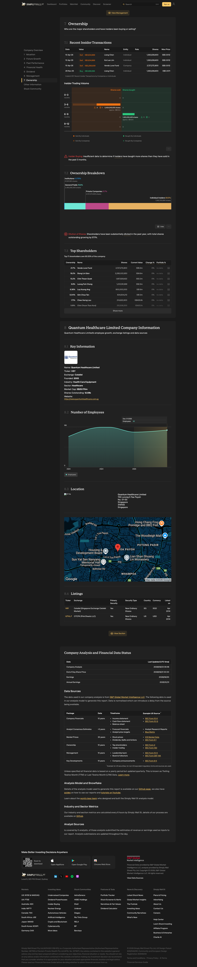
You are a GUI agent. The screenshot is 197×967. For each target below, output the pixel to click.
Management (32, 76)
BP (75, 926)
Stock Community (32, 88)
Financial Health (33, 67)
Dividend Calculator (109, 908)
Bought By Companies (133, 141)
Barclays (78, 930)
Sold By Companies (82, 141)
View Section (119, 633)
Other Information (32, 84)
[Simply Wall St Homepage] (32, 4)
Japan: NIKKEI (27, 922)
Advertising (158, 900)
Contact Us (158, 908)
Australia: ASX (27, 904)
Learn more (123, 775)
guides (67, 792)
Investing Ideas (133, 908)
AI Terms (163, 958)
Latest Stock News (135, 895)
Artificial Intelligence (56, 917)
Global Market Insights (136, 900)
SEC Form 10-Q (151, 721)
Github (79, 816)
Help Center (158, 919)
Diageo (77, 913)
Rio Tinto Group (80, 917)
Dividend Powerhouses (57, 900)
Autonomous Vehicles (57, 913)
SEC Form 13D (151, 748)
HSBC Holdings (80, 900)
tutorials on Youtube (110, 792)
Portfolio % (161, 262)
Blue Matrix (150, 732)
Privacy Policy (152, 958)
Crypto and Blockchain (57, 922)
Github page (145, 789)
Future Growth (32, 58)
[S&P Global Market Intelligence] (135, 859)
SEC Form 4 (150, 745)
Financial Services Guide (137, 962)
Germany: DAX (27, 930)
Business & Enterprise (162, 933)
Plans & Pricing (159, 895)
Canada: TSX (26, 913)
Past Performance (34, 63)
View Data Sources (135, 878)
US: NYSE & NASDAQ (30, 895)
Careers (156, 913)
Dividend (29, 71)
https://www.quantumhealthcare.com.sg (81, 399)
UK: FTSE (25, 900)
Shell (76, 904)
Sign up (166, 4)
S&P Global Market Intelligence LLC (127, 697)
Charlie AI (157, 937)
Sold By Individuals (82, 136)
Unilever (77, 908)
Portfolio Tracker (108, 895)
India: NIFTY (26, 908)
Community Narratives (136, 913)
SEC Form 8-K (151, 761)
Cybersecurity (54, 926)
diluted (127, 234)
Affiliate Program (160, 928)
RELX (76, 922)
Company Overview (33, 50)
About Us (157, 904)
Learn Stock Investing (162, 924)
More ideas (52, 930)
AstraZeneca (79, 895)
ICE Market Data (152, 737)
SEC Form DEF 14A (153, 756)
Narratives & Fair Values (111, 904)
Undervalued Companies (58, 895)
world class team (88, 798)
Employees (72, 475)
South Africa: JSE (28, 917)
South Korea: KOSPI (29, 926)
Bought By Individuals (133, 136)
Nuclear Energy (54, 908)
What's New (132, 917)
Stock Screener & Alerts (111, 900)
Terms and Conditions (136, 958)
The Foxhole (132, 904)
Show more (118, 311)
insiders (118, 156)
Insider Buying (54, 904)
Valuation (29, 54)
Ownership (30, 80)
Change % (150, 262)
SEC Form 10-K (151, 718)
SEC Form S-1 (150, 740)
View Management (120, 13)
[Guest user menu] (174, 4)
